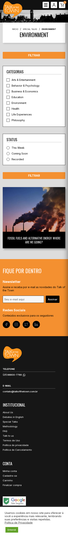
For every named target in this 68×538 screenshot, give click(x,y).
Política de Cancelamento (17, 449)
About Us (8, 412)
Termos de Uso (11, 440)
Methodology (10, 426)
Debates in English (13, 417)
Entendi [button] (12, 529)
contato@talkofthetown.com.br (20, 391)
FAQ (5, 431)
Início (15, 29)
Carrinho (8, 480)
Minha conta (10, 471)
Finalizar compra (12, 485)
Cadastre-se (10, 475)
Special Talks (30, 29)
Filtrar (34, 55)
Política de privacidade (16, 445)
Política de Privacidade (19, 522)
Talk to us (8, 435)
